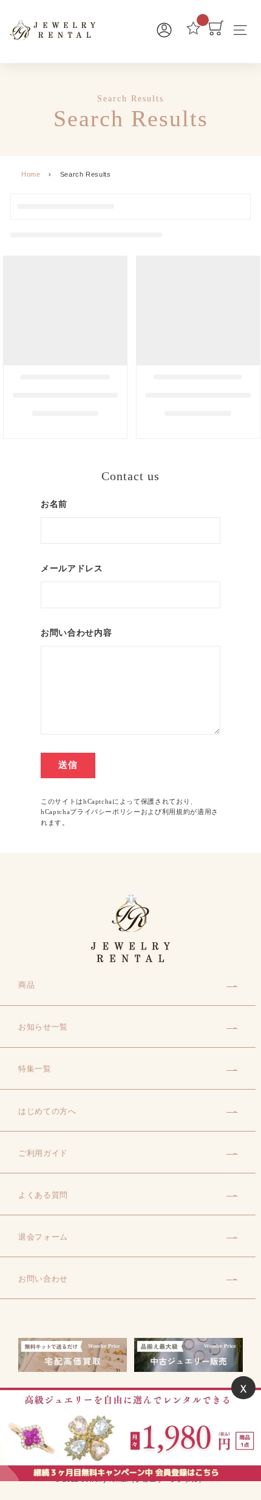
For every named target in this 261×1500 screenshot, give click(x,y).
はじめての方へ (47, 1111)
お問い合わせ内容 (76, 632)
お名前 (54, 504)
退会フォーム (43, 1236)
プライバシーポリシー (105, 811)
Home (31, 174)
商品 (26, 984)
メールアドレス (72, 568)
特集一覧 (35, 1068)
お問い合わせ (43, 1278)
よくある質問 (43, 1195)
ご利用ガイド (43, 1153)
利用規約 (176, 811)
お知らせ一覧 (43, 1026)
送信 (68, 765)
